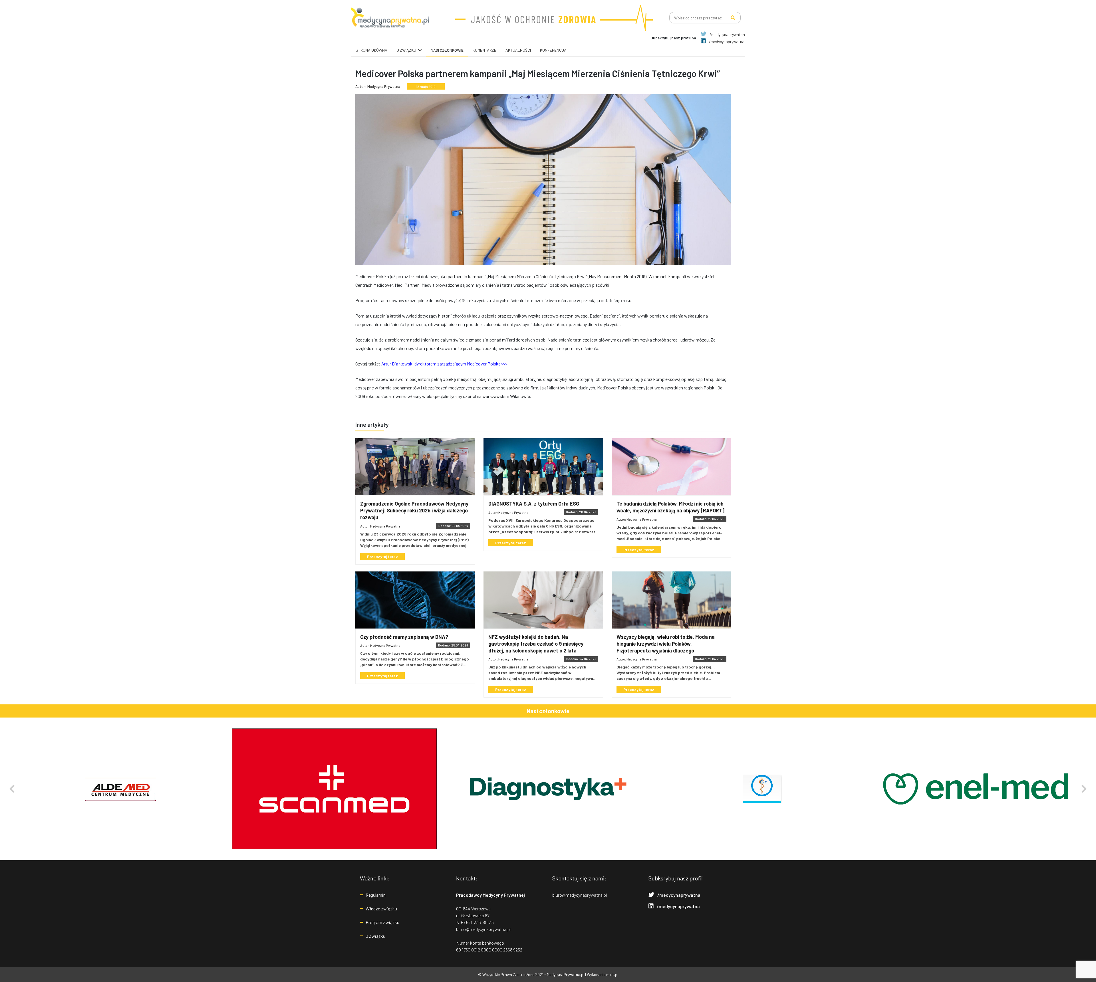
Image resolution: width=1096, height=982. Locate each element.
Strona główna (371, 50)
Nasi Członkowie (447, 50)
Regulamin (376, 895)
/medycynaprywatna (727, 34)
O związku (406, 50)
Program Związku (382, 922)
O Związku (375, 936)
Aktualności (518, 50)
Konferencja (553, 50)
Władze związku (381, 908)
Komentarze (484, 50)
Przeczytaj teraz (382, 556)
